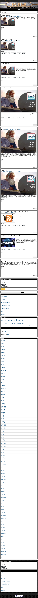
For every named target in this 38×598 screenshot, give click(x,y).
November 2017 (3, 497)
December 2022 (3, 406)
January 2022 (3, 422)
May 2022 (2, 416)
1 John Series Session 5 (6, 63)
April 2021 (2, 436)
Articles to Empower (4, 296)
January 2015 (3, 548)
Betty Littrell (3, 335)
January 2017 (3, 512)
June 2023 (2, 397)
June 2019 (2, 469)
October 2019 (3, 463)
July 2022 (2, 413)
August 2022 (3, 412)
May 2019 (2, 470)
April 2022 (2, 418)
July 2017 (2, 503)
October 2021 (3, 427)
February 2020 (3, 457)
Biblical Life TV (14, 16)
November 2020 (3, 443)
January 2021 (3, 440)
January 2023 (3, 404)
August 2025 (3, 358)
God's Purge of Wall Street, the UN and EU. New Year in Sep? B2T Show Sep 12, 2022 (13, 332)
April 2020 (2, 454)
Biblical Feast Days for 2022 (31, 332)
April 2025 (2, 364)
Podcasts (12, 212)
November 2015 (3, 533)
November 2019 (3, 461)
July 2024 (2, 377)
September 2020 (3, 446)
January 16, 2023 (8, 129)
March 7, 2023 (8, 40)
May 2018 (2, 488)
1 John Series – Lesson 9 (6, 39)
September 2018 (3, 482)
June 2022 (2, 415)
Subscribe (3, 284)
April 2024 (2, 382)
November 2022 (3, 407)
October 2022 (3, 409)
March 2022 (3, 419)
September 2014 (3, 554)
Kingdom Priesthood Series (5, 308)
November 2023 (3, 389)
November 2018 (3, 479)
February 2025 (3, 367)
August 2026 (3, 340)
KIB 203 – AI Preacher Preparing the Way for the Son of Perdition (15, 211)
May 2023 (2, 398)
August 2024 (3, 376)
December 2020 (3, 442)
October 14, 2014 (8, 261)
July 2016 (2, 521)
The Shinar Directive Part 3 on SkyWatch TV (10, 235)
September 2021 (3, 428)
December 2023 (3, 388)
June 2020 (2, 451)
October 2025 (3, 355)
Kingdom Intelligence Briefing (6, 0)
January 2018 (3, 494)
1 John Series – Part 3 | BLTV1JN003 (9, 128)
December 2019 (3, 460)
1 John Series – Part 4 (6, 88)
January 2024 (3, 386)
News (18, 261)
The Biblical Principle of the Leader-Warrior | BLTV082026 (9, 322)
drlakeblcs (3, 16)
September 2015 (3, 536)
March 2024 (3, 383)
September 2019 (3, 464)
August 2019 (3, 466)
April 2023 (2, 400)
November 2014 (3, 551)
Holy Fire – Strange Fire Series (5, 302)
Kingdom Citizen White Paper (5, 305)
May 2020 (2, 452)
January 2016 (3, 530)
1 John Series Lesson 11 (6, 15)
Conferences (3, 299)
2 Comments (17, 212)
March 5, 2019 (8, 212)
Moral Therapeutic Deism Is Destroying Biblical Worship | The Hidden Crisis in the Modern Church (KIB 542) (16, 325)
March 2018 (3, 491)
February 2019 (3, 475)
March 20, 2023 (8, 16)
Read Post (34, 36)
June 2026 (2, 343)
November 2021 (3, 425)
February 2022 (3, 421)
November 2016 (3, 515)
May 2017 (2, 506)
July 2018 (2, 485)
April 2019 (2, 472)
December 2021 (3, 424)
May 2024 (2, 380)
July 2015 (2, 539)
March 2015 (3, 545)
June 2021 (2, 433)
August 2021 (3, 430)
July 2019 (2, 467)
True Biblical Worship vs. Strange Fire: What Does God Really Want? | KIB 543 (12, 323)
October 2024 (3, 373)
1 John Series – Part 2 (6, 170)
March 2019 (3, 473)
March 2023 (3, 401)
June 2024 (2, 379)
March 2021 (3, 437)
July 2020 (2, 449)
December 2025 (3, 352)
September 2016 (3, 518)
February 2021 (3, 439)
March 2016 (3, 527)
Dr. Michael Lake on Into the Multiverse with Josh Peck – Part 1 (15, 335)
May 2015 (2, 542)
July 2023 (2, 395)
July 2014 (2, 557)
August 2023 (3, 394)
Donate (6, 329)
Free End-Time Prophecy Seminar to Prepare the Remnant (13, 260)
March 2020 (3, 455)
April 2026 (2, 346)
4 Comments (25, 261)
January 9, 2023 (8, 171)
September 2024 (3, 374)
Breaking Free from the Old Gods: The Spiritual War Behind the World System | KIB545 (13, 320)
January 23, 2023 (8, 89)
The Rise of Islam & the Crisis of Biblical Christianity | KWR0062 (10, 319)
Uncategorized (3, 314)
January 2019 (3, 476)
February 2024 (3, 385)
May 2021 (2, 434)
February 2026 (3, 349)
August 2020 (3, 448)
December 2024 (3, 370)
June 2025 (2, 361)
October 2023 (3, 391)
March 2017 (3, 509)
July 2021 (2, 431)
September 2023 (3, 392)
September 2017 (3, 500)
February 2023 (3, 403)
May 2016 (2, 524)
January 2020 (3, 458)
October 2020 (3, 445)
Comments (19, 16)
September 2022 (3, 410)
